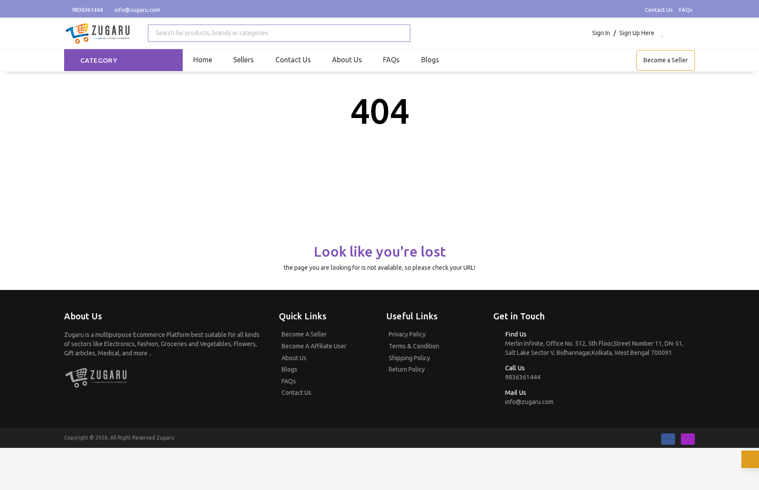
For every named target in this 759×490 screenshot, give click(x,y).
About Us (347, 60)
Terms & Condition (414, 346)
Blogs (430, 60)
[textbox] (210, 33)
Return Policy (407, 369)
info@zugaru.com (137, 10)
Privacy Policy (407, 334)
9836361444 (87, 10)
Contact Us (659, 10)
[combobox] (279, 33)
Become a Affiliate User (314, 346)
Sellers (243, 60)
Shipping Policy (409, 357)
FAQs (686, 10)
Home (202, 60)
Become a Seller (665, 60)
